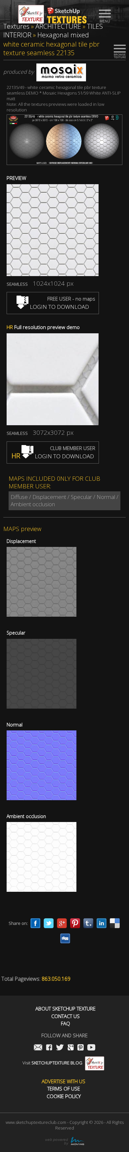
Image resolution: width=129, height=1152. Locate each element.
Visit (52, 1063)
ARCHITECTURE (58, 26)
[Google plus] (62, 923)
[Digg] (65, 938)
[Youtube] (91, 1048)
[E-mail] (38, 1048)
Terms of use (63, 1089)
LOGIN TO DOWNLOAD (58, 306)
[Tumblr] (88, 923)
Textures (16, 26)
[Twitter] (49, 923)
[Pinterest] (75, 923)
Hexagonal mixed (63, 34)
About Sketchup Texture (65, 1009)
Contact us (65, 1016)
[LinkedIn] (102, 923)
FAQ (65, 1023)
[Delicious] (115, 923)
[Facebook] (35, 923)
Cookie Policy (64, 1096)
